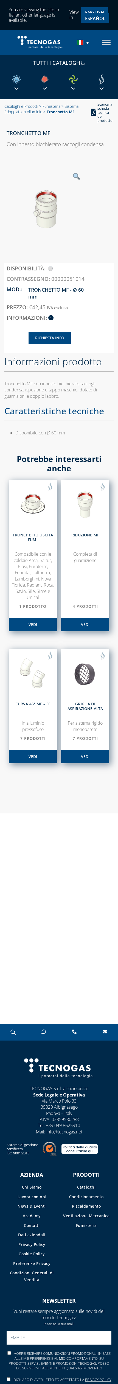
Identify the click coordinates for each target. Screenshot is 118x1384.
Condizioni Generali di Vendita (32, 1276)
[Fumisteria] (101, 79)
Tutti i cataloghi (57, 63)
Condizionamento (86, 1196)
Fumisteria (51, 106)
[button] (83, 42)
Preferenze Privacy (31, 1263)
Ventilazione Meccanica (86, 1215)
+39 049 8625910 (63, 1125)
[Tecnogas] (58, 1083)
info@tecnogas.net (64, 1132)
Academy (32, 1215)
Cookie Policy (32, 1253)
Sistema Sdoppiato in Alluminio (41, 109)
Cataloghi (86, 1187)
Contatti (32, 1225)
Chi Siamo (32, 1187)
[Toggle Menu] (106, 42)
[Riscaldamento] (44, 79)
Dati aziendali (31, 1234)
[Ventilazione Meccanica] (73, 79)
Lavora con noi (32, 1196)
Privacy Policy (31, 1244)
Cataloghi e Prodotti (21, 106)
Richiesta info (49, 337)
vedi (33, 624)
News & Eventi (32, 1206)
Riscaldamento (86, 1206)
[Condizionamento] (16, 79)
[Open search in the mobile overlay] (13, 1032)
